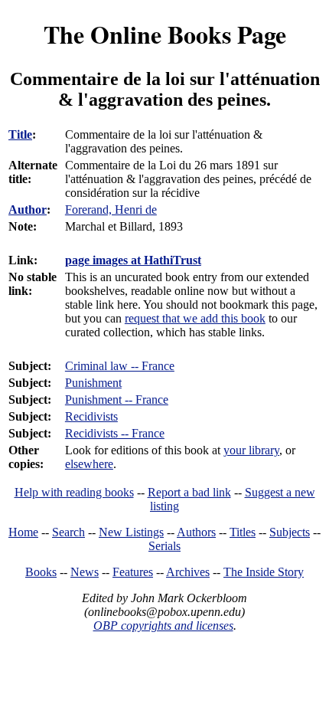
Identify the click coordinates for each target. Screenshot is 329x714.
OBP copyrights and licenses (163, 625)
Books (41, 571)
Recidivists (91, 416)
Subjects (289, 532)
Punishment (93, 382)
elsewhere (89, 463)
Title (20, 134)
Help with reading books (74, 492)
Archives (188, 571)
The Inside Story (263, 571)
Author (27, 209)
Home (23, 532)
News (84, 571)
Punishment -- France (116, 399)
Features (132, 571)
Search (68, 532)
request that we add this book (195, 318)
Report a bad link (189, 492)
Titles (243, 532)
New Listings (131, 532)
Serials (164, 545)
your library (251, 450)
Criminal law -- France (119, 365)
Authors (196, 532)
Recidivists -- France (114, 433)
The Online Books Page (165, 34)
